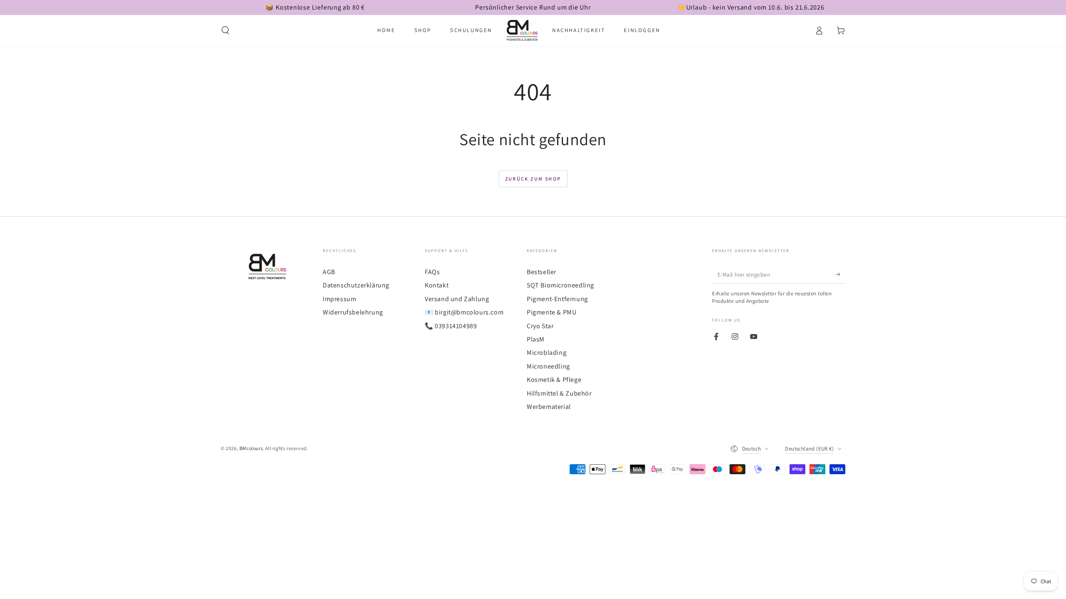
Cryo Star (540, 326)
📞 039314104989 (451, 326)
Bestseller (541, 271)
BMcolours (251, 448)
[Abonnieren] (840, 274)
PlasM (536, 339)
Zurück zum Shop (533, 179)
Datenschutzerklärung (356, 285)
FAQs (432, 271)
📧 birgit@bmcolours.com (464, 312)
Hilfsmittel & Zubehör (559, 393)
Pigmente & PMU (551, 312)
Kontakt (436, 285)
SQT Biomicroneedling (560, 285)
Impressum (339, 299)
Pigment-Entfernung (557, 299)
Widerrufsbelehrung (353, 312)
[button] (225, 30)
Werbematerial (549, 406)
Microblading (546, 352)
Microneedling (548, 366)
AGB (329, 271)
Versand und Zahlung (457, 299)
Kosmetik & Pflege (554, 379)
